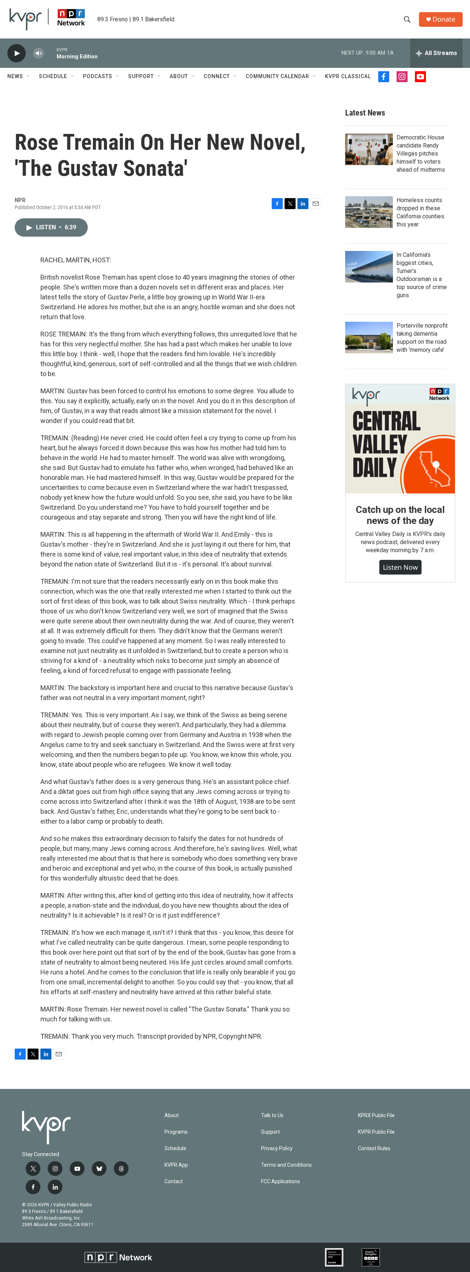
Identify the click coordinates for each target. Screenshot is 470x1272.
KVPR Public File (376, 1132)
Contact (173, 1181)
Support (141, 76)
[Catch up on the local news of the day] (400, 438)
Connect (217, 76)
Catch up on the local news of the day (400, 515)
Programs (176, 1132)
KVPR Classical (348, 76)
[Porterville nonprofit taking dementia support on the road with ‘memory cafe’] (369, 337)
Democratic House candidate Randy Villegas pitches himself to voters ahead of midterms (421, 153)
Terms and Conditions (286, 1165)
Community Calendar (277, 76)
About (179, 76)
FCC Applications (280, 1181)
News (15, 76)
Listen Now (400, 567)
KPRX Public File (376, 1115)
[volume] (38, 53)
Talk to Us (272, 1115)
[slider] (50, 53)
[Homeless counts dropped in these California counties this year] (369, 212)
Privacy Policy (277, 1148)
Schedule (53, 76)
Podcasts (97, 76)
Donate (444, 19)
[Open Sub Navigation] (29, 76)
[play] (16, 53)
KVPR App (176, 1165)
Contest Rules (374, 1148)
